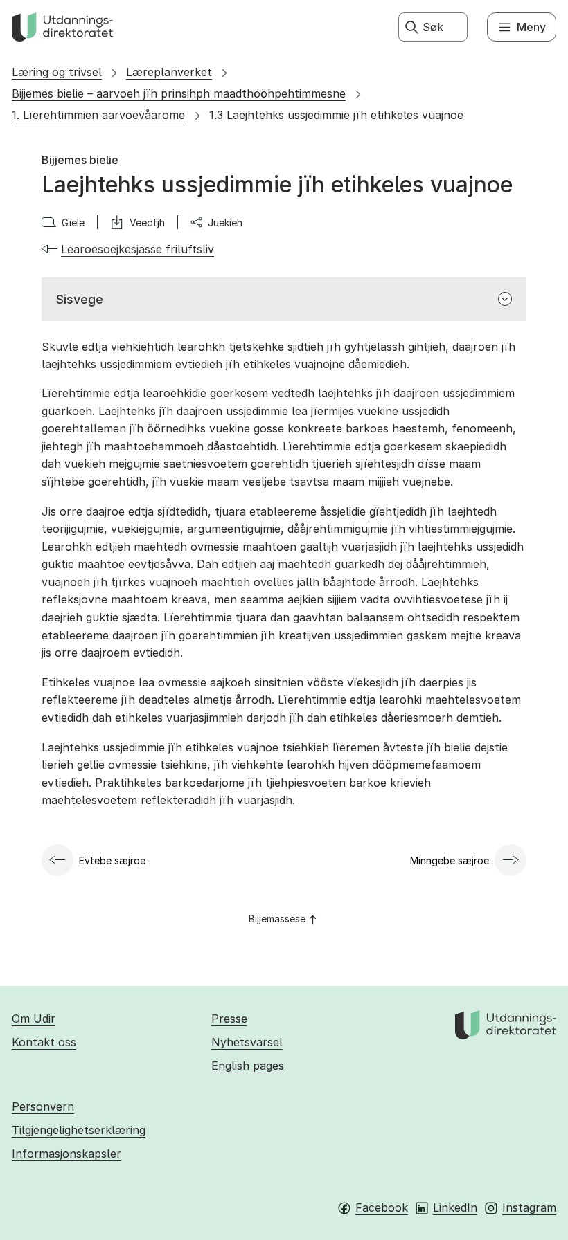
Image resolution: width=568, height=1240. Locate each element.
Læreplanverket (169, 72)
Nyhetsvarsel (247, 1042)
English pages (247, 1066)
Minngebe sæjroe (449, 860)
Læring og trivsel (57, 72)
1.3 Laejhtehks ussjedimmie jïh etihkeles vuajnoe (336, 115)
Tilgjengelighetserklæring (78, 1130)
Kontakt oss (44, 1042)
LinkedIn (455, 1207)
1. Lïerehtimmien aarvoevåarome (98, 115)
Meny (531, 27)
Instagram (529, 1207)
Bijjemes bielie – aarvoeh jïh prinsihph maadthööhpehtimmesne (179, 93)
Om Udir (33, 1018)
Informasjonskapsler (66, 1153)
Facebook (381, 1207)
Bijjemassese (277, 918)
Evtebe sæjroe (112, 860)
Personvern (43, 1106)
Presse (229, 1018)
